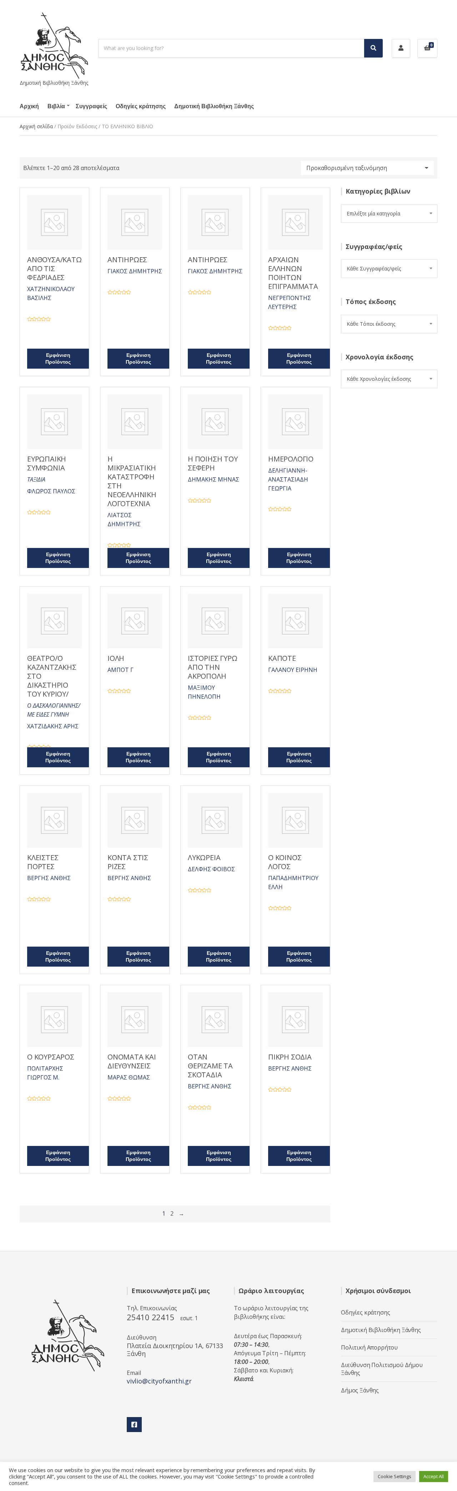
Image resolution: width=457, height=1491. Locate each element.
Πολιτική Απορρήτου (369, 1347)
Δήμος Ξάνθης (360, 1390)
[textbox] (389, 214)
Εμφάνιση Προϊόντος (58, 358)
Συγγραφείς (91, 106)
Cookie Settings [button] (394, 1476)
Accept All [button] (433, 1476)
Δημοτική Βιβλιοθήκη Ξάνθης (214, 106)
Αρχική (29, 106)
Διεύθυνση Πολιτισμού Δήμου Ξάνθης (382, 1369)
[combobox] (389, 213)
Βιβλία (56, 106)
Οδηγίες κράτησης (141, 106)
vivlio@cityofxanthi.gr (159, 1381)
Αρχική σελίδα (36, 126)
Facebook (134, 1424)
